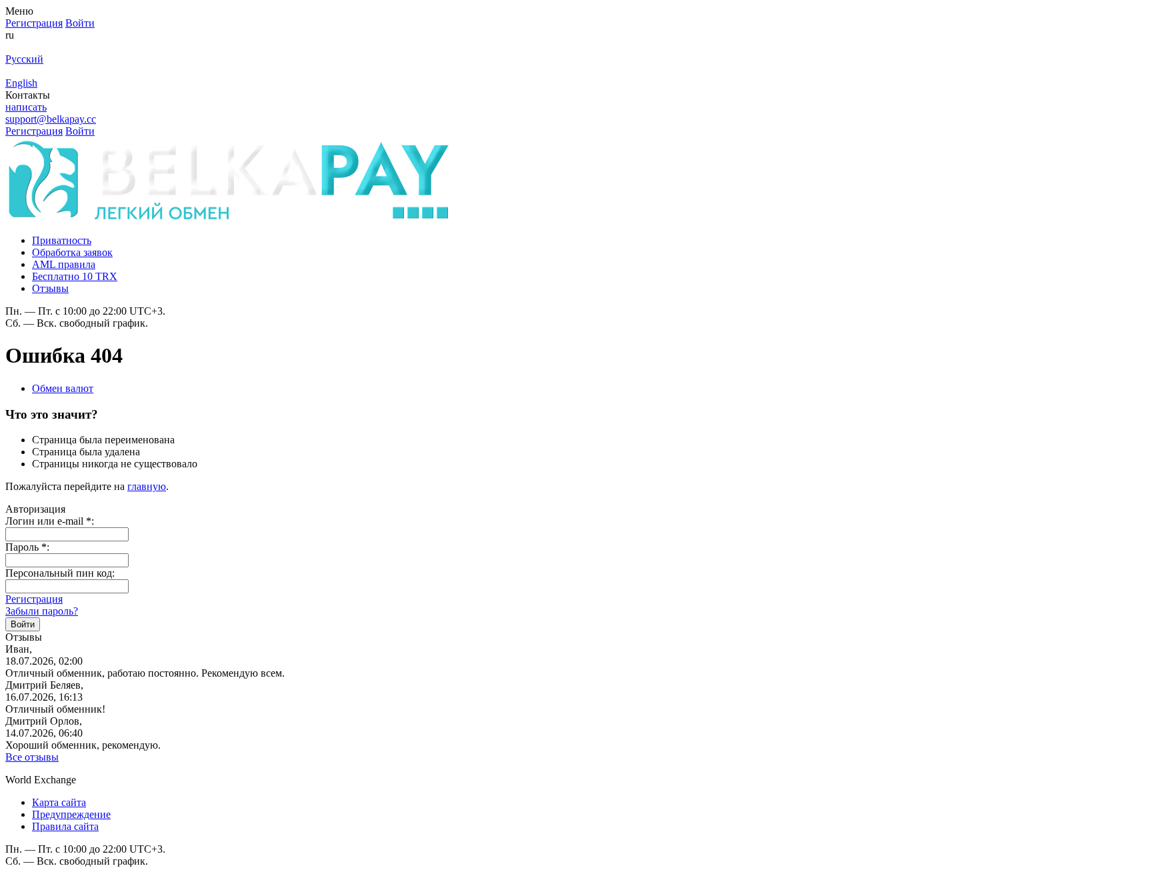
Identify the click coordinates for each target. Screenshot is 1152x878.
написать (26, 107)
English (21, 83)
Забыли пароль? (41, 611)
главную (146, 486)
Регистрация (34, 599)
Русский (24, 59)
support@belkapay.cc (50, 119)
